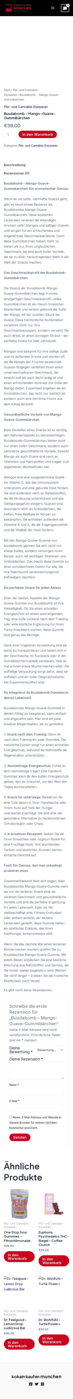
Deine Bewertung (21, 1050)
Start (7, 90)
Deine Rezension (26, 1059)
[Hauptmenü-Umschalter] (53, 8)
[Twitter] (36, 1384)
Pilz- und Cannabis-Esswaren (26, 107)
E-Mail (14, 1101)
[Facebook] (31, 1384)
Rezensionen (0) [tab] (17, 173)
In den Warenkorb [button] (17, 1257)
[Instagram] (42, 1384)
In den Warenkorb (37, 134)
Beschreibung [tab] (15, 165)
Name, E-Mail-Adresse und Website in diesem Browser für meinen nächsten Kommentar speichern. (35, 1122)
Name (14, 1084)
